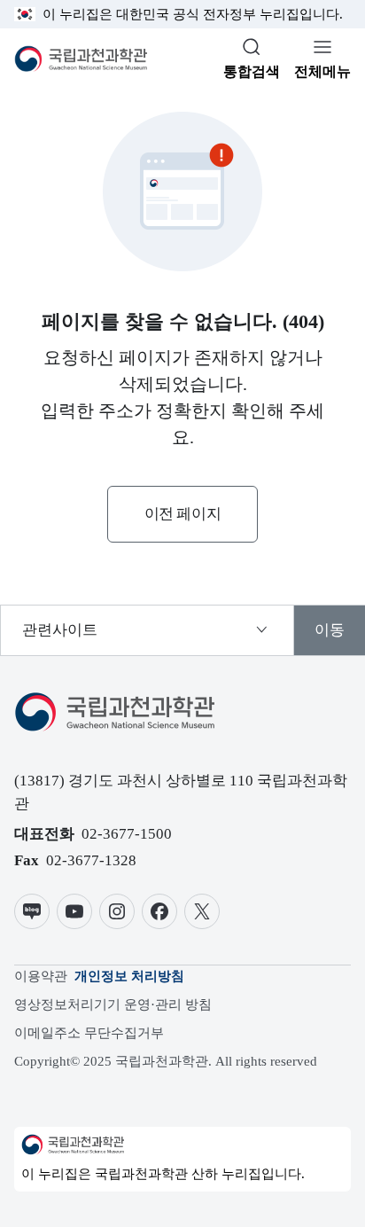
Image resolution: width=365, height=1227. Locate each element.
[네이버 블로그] (32, 911)
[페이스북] (159, 911)
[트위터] (202, 911)
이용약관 (40, 976)
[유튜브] (74, 911)
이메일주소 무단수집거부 (89, 1033)
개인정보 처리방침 (129, 976)
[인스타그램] (117, 911)
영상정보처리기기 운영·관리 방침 (113, 1004)
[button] (182, 514)
